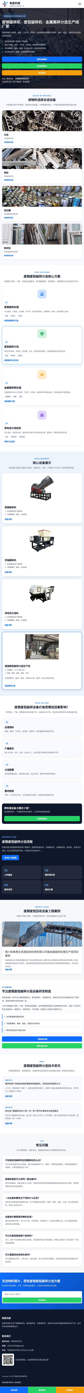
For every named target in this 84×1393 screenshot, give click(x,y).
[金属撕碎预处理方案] (42, 373)
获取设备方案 (42, 1046)
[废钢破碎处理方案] (42, 293)
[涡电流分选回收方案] (42, 414)
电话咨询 (42, 73)
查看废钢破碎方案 (11, 321)
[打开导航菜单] (79, 4)
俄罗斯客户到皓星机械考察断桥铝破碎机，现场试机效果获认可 (32, 1084)
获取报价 (70, 1390)
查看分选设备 (9, 441)
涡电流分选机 (11, 613)
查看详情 (8, 519)
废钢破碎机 (10, 507)
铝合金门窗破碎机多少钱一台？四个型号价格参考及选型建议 (31, 1111)
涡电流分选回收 (12, 428)
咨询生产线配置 (10, 858)
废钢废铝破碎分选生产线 (17, 666)
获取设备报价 (42, 59)
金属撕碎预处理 (12, 387)
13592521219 (16, 1341)
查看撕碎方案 (9, 401)
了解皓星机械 (42, 1039)
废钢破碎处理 (11, 307)
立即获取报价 (42, 819)
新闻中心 (12, 1382)
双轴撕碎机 (10, 560)
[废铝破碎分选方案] (42, 332)
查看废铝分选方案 (11, 360)
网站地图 (5, 1382)
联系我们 (18, 1382)
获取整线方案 (10, 686)
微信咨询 (42, 1390)
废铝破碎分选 (11, 346)
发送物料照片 (42, 66)
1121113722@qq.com (15, 1346)
